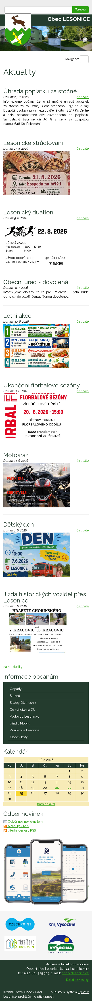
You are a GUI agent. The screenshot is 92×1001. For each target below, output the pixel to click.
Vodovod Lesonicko (24, 716)
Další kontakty (77, 980)
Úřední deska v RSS (21, 830)
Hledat (81, 9)
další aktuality (13, 667)
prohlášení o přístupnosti (36, 996)
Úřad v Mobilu (20, 723)
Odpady (16, 689)
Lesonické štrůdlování (33, 143)
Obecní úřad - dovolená (35, 282)
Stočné (15, 696)
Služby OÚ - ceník (23, 702)
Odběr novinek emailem (25, 821)
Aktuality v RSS (18, 826)
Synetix (83, 992)
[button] (85, 38)
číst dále (83, 97)
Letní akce (17, 315)
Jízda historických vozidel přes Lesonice (44, 597)
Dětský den (18, 524)
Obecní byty (19, 737)
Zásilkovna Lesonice (24, 730)
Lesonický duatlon (28, 212)
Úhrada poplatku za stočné (40, 91)
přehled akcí (46, 804)
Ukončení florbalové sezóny (41, 385)
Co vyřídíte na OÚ (22, 709)
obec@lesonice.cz (75, 973)
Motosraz (15, 455)
